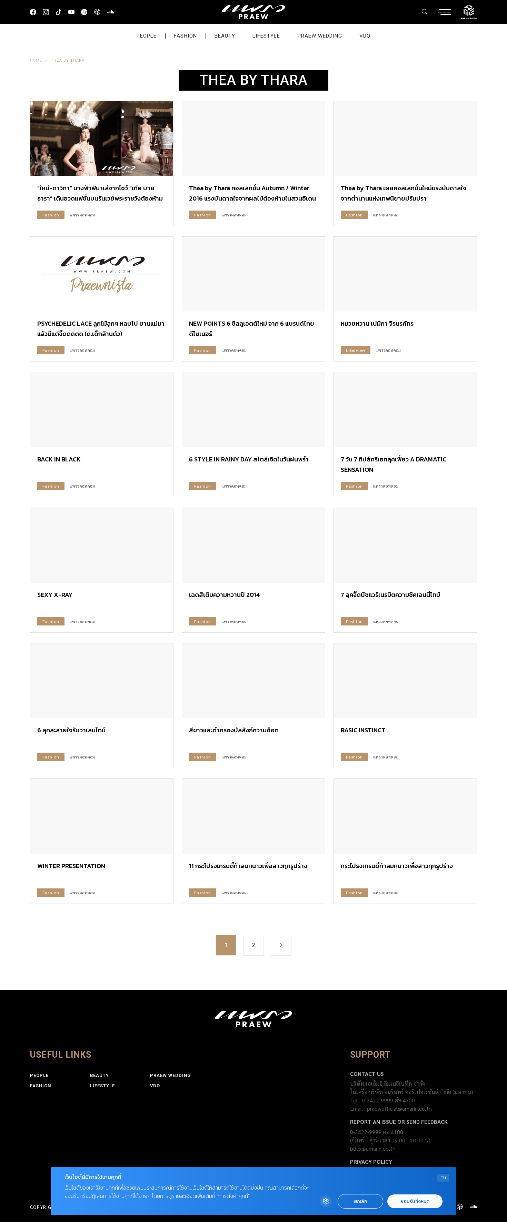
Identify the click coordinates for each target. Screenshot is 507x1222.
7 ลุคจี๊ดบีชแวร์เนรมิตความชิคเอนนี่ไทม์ (390, 594)
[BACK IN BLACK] (101, 409)
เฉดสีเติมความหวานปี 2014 (224, 594)
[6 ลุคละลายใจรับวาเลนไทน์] (101, 680)
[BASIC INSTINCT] (405, 680)
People (147, 36)
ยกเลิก (360, 1201)
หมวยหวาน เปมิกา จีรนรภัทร (377, 323)
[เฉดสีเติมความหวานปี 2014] (253, 545)
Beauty (225, 36)
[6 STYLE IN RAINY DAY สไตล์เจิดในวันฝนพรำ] (253, 409)
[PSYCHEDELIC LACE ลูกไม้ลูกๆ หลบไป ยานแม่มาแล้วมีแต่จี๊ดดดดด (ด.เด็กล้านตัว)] (101, 274)
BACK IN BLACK (59, 459)
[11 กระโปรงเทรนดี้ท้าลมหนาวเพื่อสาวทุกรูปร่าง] (253, 816)
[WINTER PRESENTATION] (101, 816)
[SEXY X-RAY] (101, 545)
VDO (364, 36)
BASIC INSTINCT (363, 730)
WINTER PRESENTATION (71, 865)
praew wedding (320, 36)
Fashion (185, 36)
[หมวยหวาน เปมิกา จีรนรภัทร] (405, 274)
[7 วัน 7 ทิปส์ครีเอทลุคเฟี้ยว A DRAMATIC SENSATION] (405, 409)
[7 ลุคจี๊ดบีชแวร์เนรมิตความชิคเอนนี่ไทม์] (405, 545)
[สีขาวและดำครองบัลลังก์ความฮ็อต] (253, 680)
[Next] (281, 945)
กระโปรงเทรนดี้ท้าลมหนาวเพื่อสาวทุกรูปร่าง (397, 865)
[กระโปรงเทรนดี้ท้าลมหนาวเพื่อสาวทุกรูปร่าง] (405, 816)
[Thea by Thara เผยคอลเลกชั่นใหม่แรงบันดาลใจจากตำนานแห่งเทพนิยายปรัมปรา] (405, 138)
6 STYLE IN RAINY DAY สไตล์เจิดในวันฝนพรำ (249, 459)
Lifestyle (266, 36)
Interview (355, 350)
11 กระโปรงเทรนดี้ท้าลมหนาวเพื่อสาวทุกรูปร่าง (248, 865)
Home (36, 60)
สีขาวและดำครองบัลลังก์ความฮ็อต (234, 730)
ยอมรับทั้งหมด (414, 1201)
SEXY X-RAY (54, 594)
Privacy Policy (371, 1161)
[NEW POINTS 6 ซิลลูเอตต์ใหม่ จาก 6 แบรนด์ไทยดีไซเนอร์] (253, 274)
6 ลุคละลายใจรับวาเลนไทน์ (71, 730)
